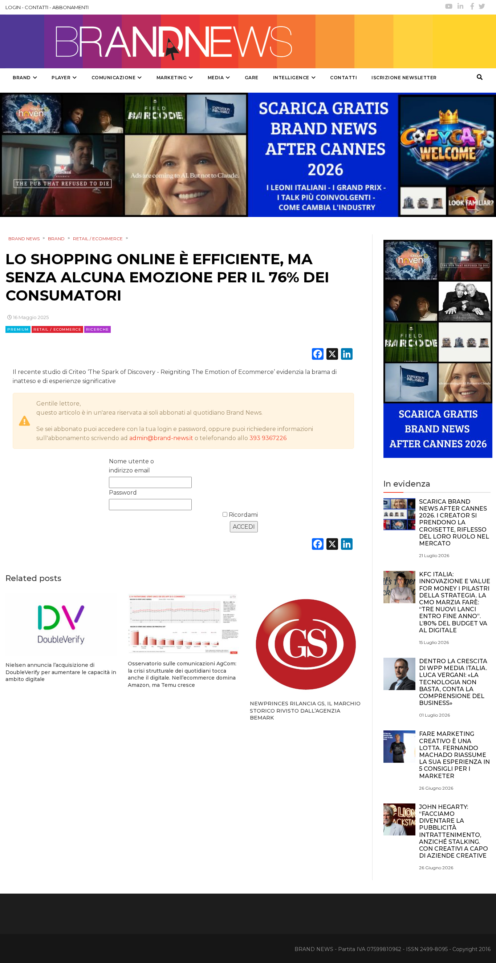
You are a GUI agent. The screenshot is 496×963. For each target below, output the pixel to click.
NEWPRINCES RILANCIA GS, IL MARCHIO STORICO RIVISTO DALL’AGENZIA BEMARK (305, 710)
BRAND (22, 77)
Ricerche (97, 329)
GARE (252, 77)
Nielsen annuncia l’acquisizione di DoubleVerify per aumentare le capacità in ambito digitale (60, 672)
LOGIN (13, 7)
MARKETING (171, 77)
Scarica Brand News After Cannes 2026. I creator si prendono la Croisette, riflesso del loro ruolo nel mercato (454, 522)
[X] (332, 355)
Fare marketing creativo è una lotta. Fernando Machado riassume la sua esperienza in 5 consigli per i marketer (454, 754)
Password (123, 492)
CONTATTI (36, 7)
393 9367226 (267, 438)
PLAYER (61, 77)
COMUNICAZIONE (114, 77)
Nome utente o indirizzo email (131, 466)
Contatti (343, 77)
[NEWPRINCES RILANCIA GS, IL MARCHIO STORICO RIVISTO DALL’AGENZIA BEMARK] (305, 644)
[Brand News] (218, 41)
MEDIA (216, 77)
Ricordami (242, 514)
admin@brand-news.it (161, 438)
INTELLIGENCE (291, 77)
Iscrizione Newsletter (404, 77)
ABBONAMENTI (70, 7)
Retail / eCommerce (57, 329)
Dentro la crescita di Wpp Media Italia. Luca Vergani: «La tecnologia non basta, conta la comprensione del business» (453, 682)
